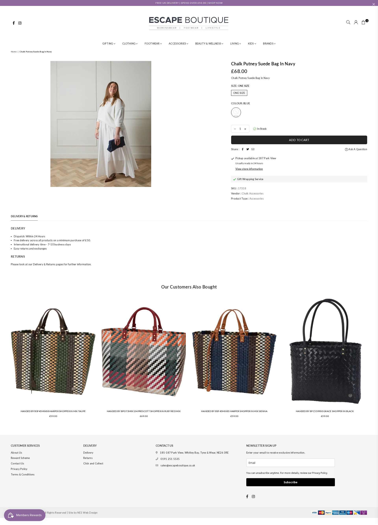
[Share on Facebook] (242, 149)
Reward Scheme (20, 457)
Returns (88, 457)
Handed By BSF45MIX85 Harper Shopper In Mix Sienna (234, 411)
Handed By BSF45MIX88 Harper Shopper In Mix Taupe (53, 411)
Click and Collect (93, 463)
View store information (249, 168)
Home (14, 51)
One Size (239, 92)
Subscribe (290, 482)
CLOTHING (129, 43)
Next (372, 361)
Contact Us (17, 463)
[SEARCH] (348, 23)
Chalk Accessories (252, 193)
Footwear (152, 43)
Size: (240, 85)
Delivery (88, 452)
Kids (251, 43)
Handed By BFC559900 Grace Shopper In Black (325, 411)
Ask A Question (357, 149)
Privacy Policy (19, 468)
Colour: (240, 103)
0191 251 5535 (170, 458)
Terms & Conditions (23, 474)
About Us (16, 452)
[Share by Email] (253, 149)
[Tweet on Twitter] (247, 149)
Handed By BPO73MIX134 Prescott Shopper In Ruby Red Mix (144, 411)
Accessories (178, 43)
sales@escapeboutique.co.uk (177, 465)
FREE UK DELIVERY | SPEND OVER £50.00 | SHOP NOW (189, 2)
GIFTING (108, 43)
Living (235, 43)
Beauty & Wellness (208, 43)
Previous (5, 361)
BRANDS (268, 43)
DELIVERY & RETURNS (24, 216)
